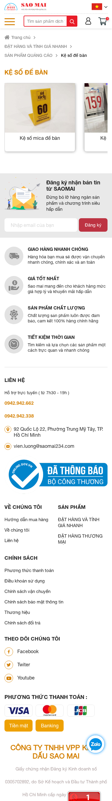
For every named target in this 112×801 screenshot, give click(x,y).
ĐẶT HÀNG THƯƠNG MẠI (80, 538)
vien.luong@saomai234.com (44, 446)
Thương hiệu (17, 612)
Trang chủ (20, 37)
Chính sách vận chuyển (27, 591)
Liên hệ (11, 540)
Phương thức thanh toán (29, 570)
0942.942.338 (19, 416)
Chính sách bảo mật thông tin (33, 601)
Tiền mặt (18, 725)
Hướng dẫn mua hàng (26, 519)
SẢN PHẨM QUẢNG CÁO (28, 55)
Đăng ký (93, 224)
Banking (50, 725)
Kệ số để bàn (74, 55)
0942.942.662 (19, 403)
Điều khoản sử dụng (24, 580)
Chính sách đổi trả (22, 622)
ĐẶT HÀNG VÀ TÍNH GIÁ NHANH (35, 46)
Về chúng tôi (16, 530)
